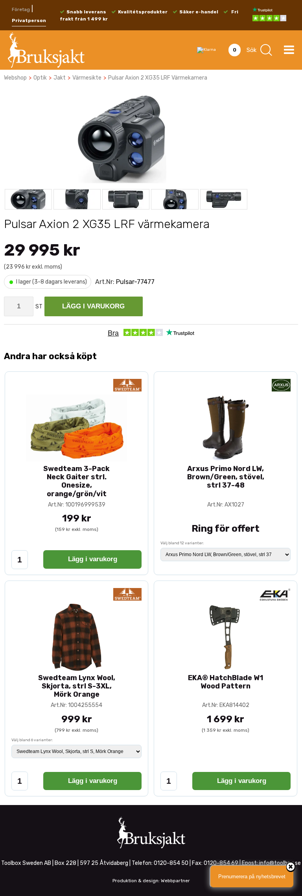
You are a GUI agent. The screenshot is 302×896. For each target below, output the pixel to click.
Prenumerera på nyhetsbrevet (251, 876)
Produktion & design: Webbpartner (151, 880)
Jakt (59, 77)
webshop (15, 77)
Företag (21, 9)
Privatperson (29, 20)
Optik (40, 77)
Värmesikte (86, 77)
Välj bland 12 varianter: (182, 543)
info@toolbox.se (280, 863)
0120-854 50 (171, 863)
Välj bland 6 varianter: (32, 740)
